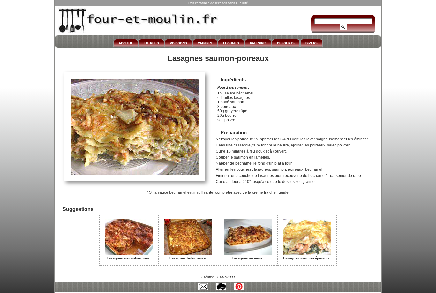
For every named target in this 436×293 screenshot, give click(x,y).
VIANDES (205, 43)
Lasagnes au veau (247, 258)
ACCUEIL (126, 43)
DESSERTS (286, 43)
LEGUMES (231, 43)
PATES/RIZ (258, 43)
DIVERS (311, 43)
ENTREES (151, 43)
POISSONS (178, 43)
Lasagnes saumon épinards (306, 258)
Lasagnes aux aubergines (128, 258)
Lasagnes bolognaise (187, 258)
